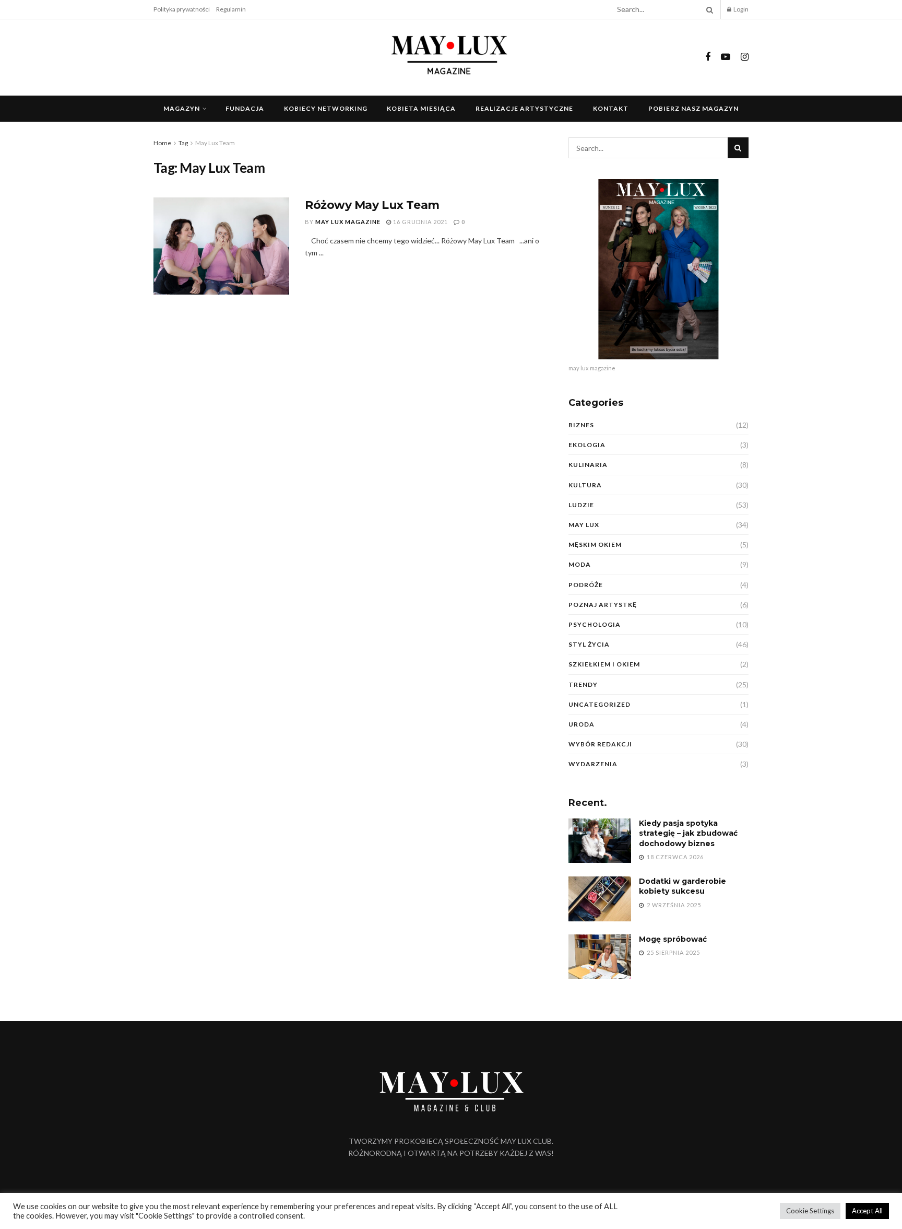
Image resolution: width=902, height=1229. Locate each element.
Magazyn (181, 108)
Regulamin (231, 9)
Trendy (583, 684)
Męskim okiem (595, 544)
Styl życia (589, 644)
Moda (579, 564)
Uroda (581, 724)
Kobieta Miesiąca (421, 108)
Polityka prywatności (181, 9)
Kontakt (610, 108)
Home (162, 143)
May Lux (583, 525)
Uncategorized (599, 704)
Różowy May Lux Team (372, 205)
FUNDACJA (244, 108)
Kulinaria (588, 465)
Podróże (585, 585)
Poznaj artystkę (602, 604)
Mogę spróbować (673, 939)
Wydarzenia (593, 764)
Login (740, 9)
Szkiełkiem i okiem (604, 664)
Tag (183, 143)
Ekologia (587, 445)
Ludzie (581, 505)
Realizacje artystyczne (524, 108)
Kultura (585, 485)
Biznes (581, 425)
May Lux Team (215, 143)
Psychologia (594, 624)
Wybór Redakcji (600, 744)
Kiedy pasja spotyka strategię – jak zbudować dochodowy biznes (688, 833)
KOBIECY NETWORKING (325, 108)
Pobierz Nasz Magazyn (693, 108)
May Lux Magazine (348, 221)
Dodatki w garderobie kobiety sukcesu (682, 886)
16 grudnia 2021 (419, 221)
